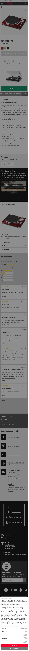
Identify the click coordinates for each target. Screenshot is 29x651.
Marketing (3, 635)
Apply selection (14, 648)
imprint (22, 625)
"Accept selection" (9, 620)
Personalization (4, 638)
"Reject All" (8, 610)
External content (5, 641)
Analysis (3, 631)
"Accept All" (14, 615)
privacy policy (15, 625)
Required (3, 628)
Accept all (14, 645)
